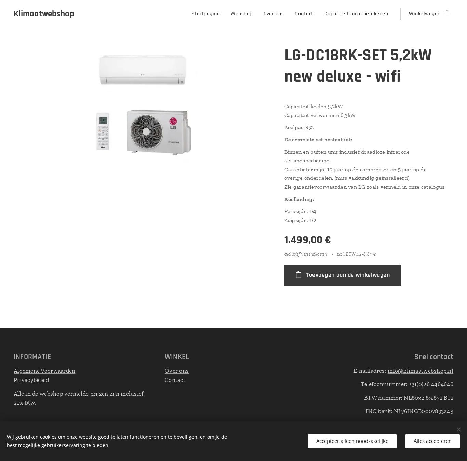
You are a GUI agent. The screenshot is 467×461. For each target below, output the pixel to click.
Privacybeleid (31, 379)
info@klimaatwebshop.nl (420, 370)
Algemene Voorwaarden (44, 370)
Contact (175, 379)
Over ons (177, 370)
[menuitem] (207, 14)
